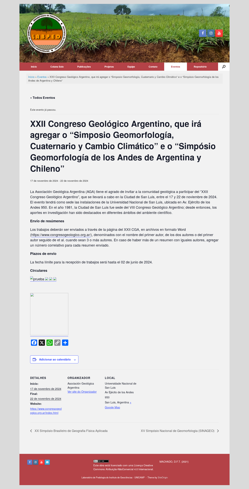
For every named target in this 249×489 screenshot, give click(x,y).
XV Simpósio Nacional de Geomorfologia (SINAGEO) (178, 430)
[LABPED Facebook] (202, 33)
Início (34, 66)
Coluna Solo (57, 66)
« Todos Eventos (42, 97)
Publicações (84, 66)
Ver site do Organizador (82, 391)
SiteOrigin (163, 477)
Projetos (109, 66)
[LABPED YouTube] (219, 33)
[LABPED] (47, 33)
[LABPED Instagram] (211, 33)
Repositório (200, 66)
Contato (153, 66)
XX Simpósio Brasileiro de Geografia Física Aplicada (71, 430)
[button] (224, 67)
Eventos (175, 66)
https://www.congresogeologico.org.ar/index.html (46, 411)
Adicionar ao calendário (55, 359)
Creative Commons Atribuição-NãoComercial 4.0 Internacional (123, 467)
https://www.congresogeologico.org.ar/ (61, 234)
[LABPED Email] (47, 462)
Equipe (131, 66)
